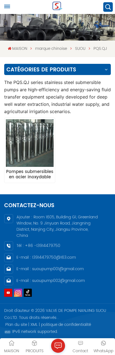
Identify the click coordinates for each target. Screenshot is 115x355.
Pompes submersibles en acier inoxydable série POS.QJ (29, 174)
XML (34, 324)
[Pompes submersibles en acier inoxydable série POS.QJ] (29, 143)
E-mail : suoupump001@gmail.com (50, 269)
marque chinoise (51, 48)
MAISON (19, 48)
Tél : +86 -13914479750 (38, 245)
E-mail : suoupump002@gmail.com (50, 280)
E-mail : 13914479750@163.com (46, 257)
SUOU (80, 48)
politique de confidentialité (66, 324)
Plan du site (16, 324)
